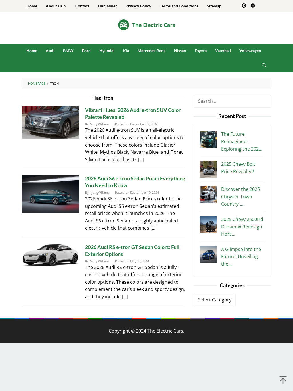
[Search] (264, 65)
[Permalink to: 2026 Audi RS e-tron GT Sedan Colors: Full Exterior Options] (50, 255)
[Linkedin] (252, 6)
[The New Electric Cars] (146, 24)
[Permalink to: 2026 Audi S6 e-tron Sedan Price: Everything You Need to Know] (50, 193)
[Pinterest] (243, 6)
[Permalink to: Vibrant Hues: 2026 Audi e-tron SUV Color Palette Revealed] (50, 122)
